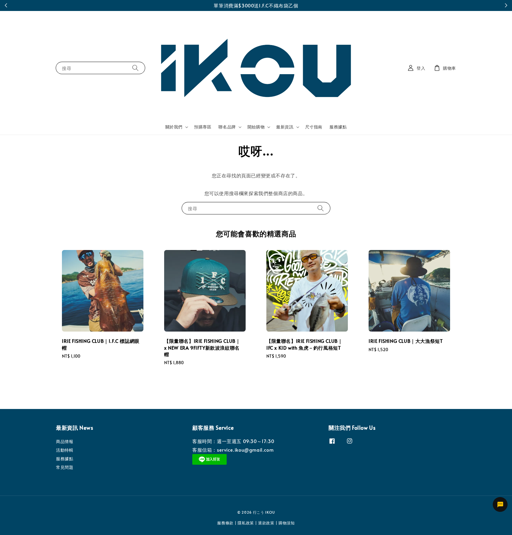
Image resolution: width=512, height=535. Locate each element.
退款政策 (266, 523)
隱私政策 (246, 523)
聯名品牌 (227, 127)
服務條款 (225, 523)
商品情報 (64, 441)
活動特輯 (64, 450)
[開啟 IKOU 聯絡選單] (500, 504)
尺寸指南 (313, 127)
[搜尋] (135, 68)
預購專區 (202, 127)
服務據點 (338, 127)
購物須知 (287, 523)
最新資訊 (284, 127)
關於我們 (174, 127)
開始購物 (256, 127)
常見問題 (64, 467)
